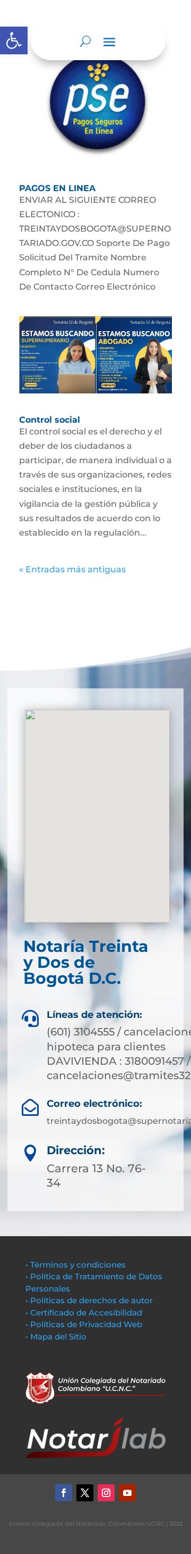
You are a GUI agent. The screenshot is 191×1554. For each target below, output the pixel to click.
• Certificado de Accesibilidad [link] (83, 1313)
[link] (14, 40)
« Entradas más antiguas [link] (72, 569)
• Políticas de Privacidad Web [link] (83, 1324)
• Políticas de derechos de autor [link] (89, 1300)
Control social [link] (49, 420)
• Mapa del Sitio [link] (57, 1336)
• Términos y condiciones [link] (75, 1265)
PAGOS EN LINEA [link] (57, 188)
